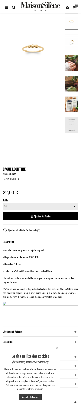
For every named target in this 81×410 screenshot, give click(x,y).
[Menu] (6, 6)
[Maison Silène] (40, 6)
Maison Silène (9, 174)
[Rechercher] (13, 6)
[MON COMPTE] (67, 6)
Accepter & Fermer (30, 397)
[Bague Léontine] (32, 84)
